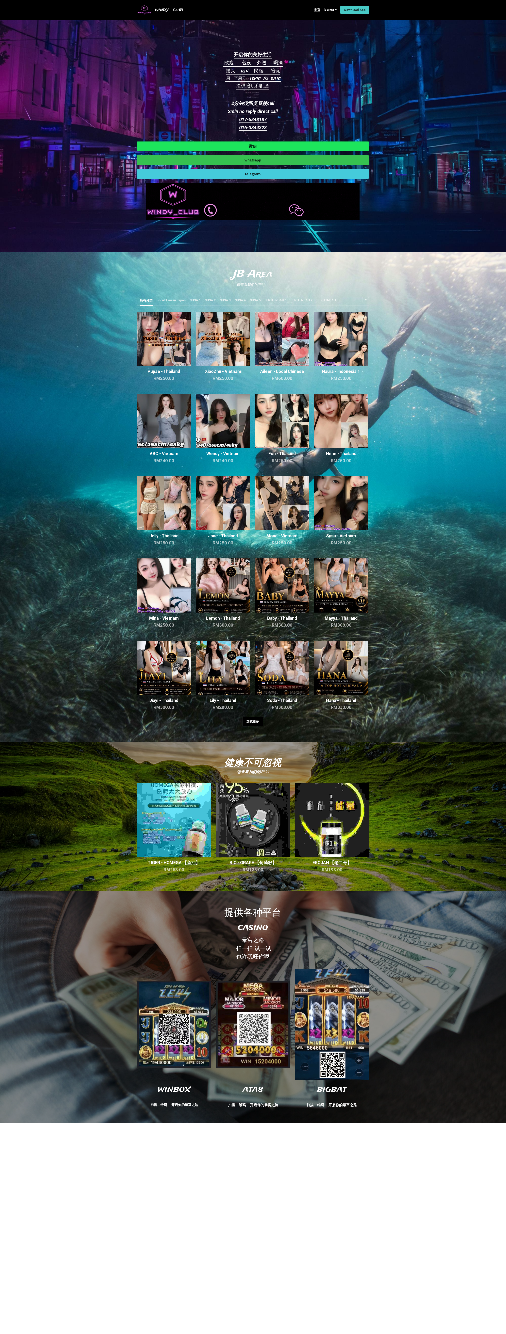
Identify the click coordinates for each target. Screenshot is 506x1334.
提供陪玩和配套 (252, 86)
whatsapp (253, 160)
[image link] (253, 201)
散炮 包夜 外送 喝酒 (253, 62)
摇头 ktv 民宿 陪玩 (253, 71)
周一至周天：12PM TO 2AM (253, 78)
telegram (253, 174)
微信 (253, 146)
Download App (355, 10)
